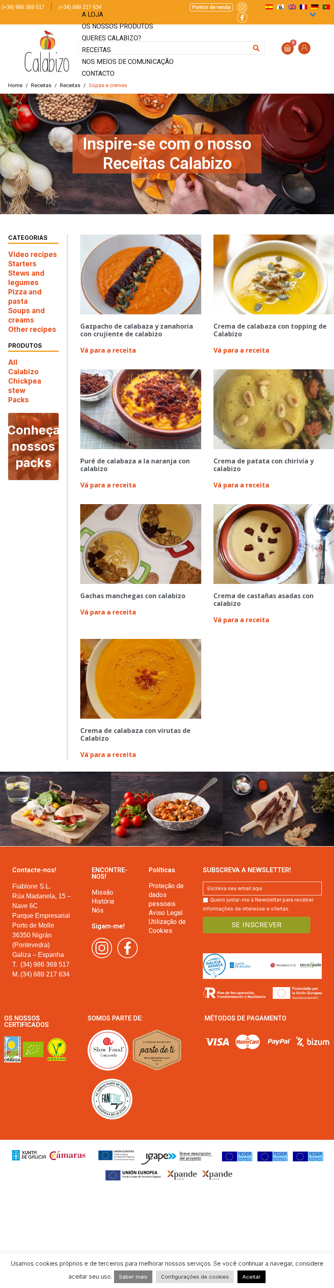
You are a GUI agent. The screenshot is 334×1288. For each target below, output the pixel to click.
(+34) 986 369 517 (23, 7)
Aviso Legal (165, 913)
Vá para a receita (108, 350)
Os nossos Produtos (117, 26)
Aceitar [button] (251, 1276)
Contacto (98, 73)
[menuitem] (326, 6)
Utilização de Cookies (167, 926)
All (13, 362)
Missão (102, 892)
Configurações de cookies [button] (195, 1276)
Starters (22, 264)
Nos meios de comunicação (128, 62)
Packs (18, 400)
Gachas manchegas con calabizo (132, 595)
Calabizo (23, 372)
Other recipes (32, 329)
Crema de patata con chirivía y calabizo (263, 464)
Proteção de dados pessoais (166, 895)
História (103, 901)
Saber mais (133, 1276)
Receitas (96, 50)
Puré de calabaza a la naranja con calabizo (135, 464)
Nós (97, 910)
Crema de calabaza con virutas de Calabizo (135, 734)
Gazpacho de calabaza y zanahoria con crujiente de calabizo (136, 330)
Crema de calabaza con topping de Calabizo (270, 330)
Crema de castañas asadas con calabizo (263, 599)
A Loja (92, 14)
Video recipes (32, 254)
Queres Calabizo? (111, 38)
